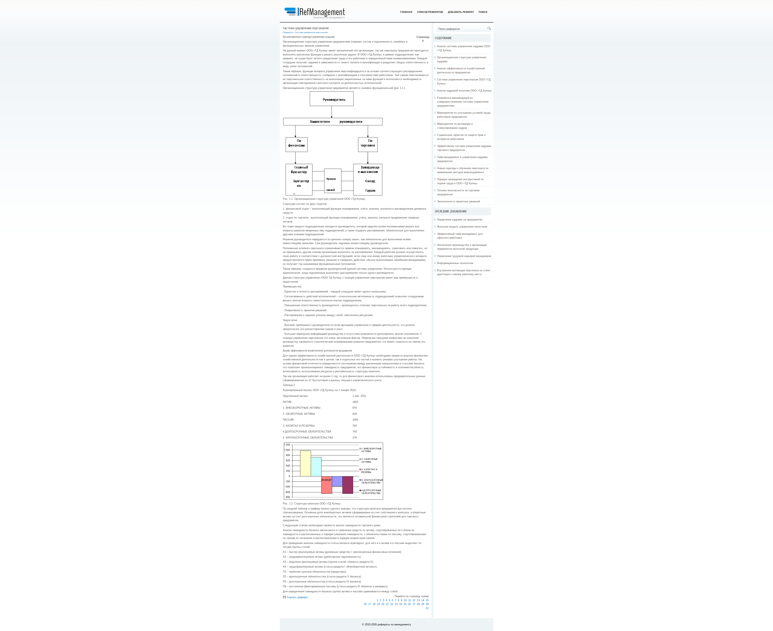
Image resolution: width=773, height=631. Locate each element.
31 (427, 608)
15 (427, 600)
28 (418, 604)
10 (405, 600)
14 (422, 600)
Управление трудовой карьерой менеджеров (464, 256)
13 (418, 600)
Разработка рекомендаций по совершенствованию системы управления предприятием (462, 101)
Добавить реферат (461, 12)
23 (396, 604)
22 (391, 604)
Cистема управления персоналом (311, 32)
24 (400, 604)
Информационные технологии (455, 263)
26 (409, 604)
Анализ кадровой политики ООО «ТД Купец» (464, 90)
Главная (406, 12)
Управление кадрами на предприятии (459, 219)
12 (413, 600)
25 (405, 604)
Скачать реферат (297, 597)
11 (409, 600)
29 (422, 604)
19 (378, 604)
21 (387, 604)
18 (374, 604)
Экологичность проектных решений (458, 201)
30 (427, 604)
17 (369, 604)
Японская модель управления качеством (462, 226)
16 (365, 604)
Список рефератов (430, 12)
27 (413, 604)
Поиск (483, 12)
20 (382, 604)
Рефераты (288, 32)
